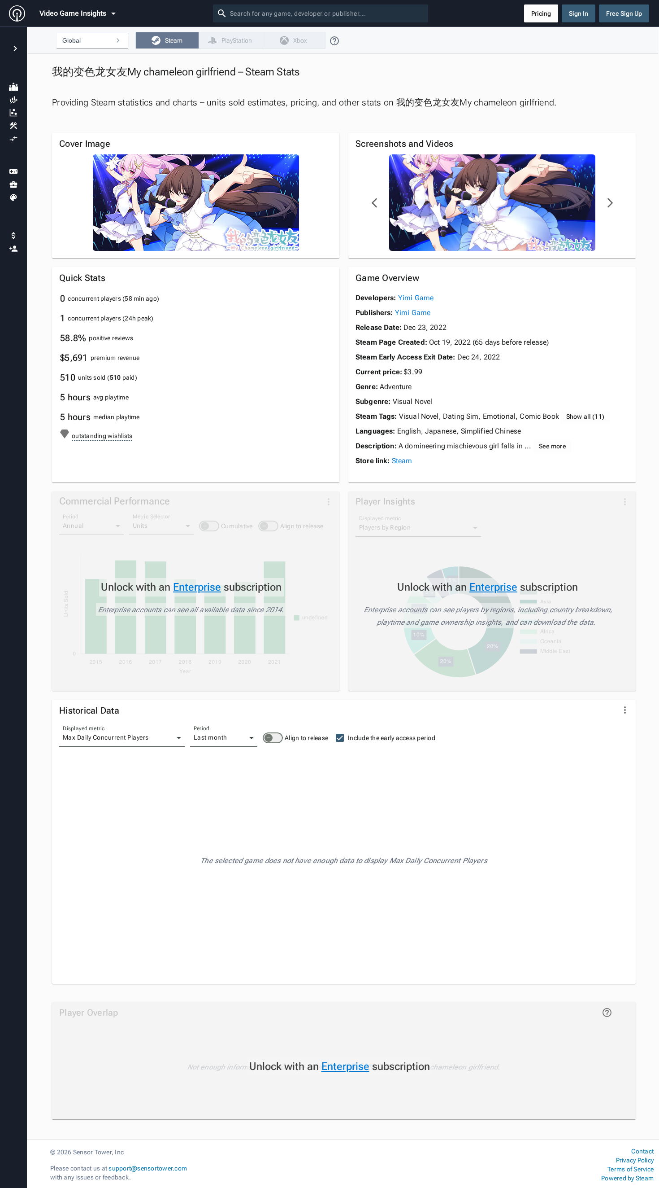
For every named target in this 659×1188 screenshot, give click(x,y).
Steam (402, 460)
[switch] (273, 737)
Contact (642, 1151)
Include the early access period (391, 737)
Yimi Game (416, 298)
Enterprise (197, 587)
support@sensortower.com (147, 1168)
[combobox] (327, 13)
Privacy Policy (635, 1160)
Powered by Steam (627, 1178)
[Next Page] (609, 203)
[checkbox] (167, 40)
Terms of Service (630, 1169)
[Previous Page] (375, 203)
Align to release (306, 737)
